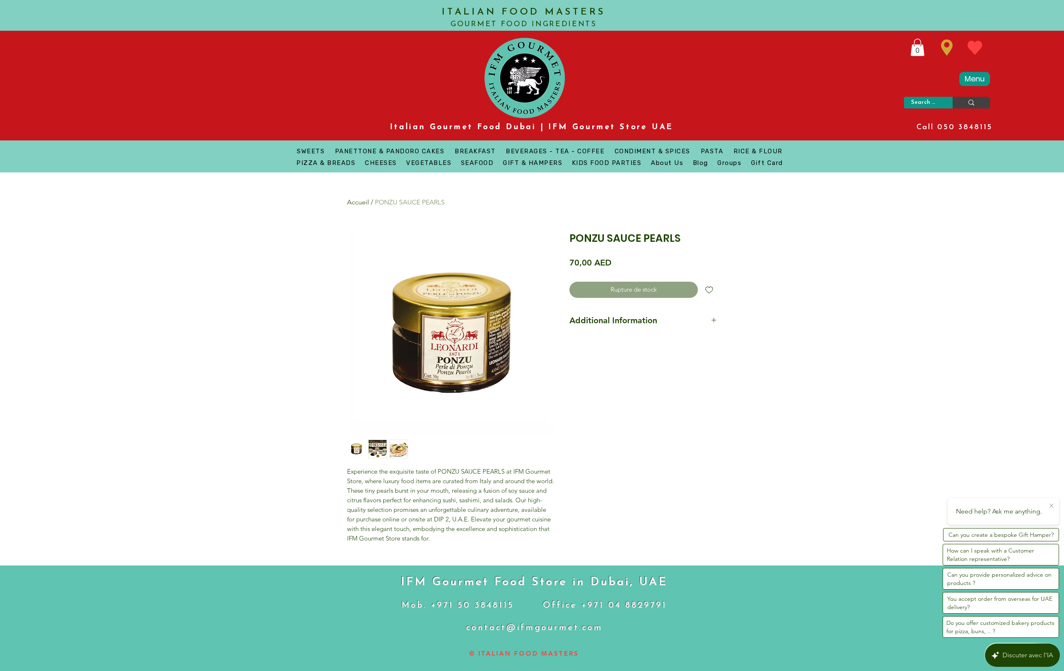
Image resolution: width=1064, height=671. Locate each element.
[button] (917, 47)
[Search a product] (971, 102)
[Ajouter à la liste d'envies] (709, 290)
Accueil (358, 202)
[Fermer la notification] (1051, 506)
